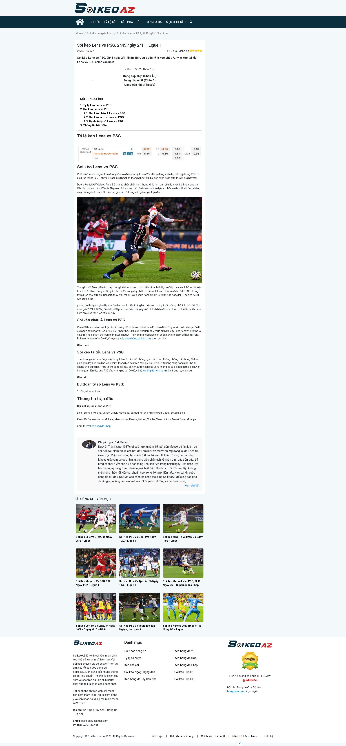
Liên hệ (269, 736)
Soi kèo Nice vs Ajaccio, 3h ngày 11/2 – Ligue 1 (138, 583)
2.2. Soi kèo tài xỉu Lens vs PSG (104, 117)
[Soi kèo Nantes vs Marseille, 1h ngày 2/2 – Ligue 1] (183, 607)
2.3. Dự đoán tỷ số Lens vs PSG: (104, 121)
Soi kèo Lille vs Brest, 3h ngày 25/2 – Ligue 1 (94, 539)
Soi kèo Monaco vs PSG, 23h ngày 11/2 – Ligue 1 (93, 583)
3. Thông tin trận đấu (93, 125)
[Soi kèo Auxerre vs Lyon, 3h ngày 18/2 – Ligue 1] (183, 518)
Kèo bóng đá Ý (183, 651)
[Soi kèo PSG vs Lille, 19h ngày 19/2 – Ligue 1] (139, 518)
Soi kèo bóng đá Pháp (100, 33)
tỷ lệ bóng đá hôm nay (152, 370)
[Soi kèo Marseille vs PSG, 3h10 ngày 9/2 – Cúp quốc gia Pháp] (183, 563)
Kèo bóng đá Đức (185, 658)
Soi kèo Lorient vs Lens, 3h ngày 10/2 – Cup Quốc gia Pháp (95, 627)
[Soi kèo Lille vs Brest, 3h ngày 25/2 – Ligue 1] (96, 518)
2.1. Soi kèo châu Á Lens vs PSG (104, 113)
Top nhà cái (153, 22)
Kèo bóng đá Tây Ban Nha (140, 679)
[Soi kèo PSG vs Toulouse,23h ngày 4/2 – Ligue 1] (139, 607)
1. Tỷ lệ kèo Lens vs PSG (96, 105)
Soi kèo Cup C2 (184, 679)
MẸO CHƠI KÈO (176, 22)
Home (79, 33)
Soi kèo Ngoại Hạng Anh (139, 672)
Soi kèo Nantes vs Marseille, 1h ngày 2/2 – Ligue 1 (182, 627)
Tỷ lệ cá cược (132, 658)
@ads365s (250, 680)
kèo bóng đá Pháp (100, 426)
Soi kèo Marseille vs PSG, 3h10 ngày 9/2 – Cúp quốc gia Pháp (181, 583)
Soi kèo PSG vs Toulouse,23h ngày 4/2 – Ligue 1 (137, 627)
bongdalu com (236, 691)
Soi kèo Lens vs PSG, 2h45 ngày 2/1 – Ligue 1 (143, 33)
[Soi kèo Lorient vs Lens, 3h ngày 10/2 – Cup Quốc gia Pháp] (96, 607)
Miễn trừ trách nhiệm (244, 736)
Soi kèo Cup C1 (184, 672)
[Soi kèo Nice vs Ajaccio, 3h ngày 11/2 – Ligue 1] (139, 563)
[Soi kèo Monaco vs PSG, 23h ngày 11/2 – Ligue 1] (96, 563)
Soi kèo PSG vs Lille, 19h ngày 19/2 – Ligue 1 (137, 539)
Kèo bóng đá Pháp (186, 665)
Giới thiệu (157, 736)
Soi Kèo (95, 22)
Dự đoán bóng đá (135, 651)
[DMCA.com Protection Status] (250, 661)
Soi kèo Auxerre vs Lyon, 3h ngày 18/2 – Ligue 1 (183, 539)
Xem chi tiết (192, 485)
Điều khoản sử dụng (182, 736)
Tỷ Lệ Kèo (110, 22)
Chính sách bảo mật (213, 736)
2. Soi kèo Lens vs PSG (95, 109)
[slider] (196, 50)
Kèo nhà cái (131, 665)
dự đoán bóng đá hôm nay (136, 338)
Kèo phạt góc (131, 22)
